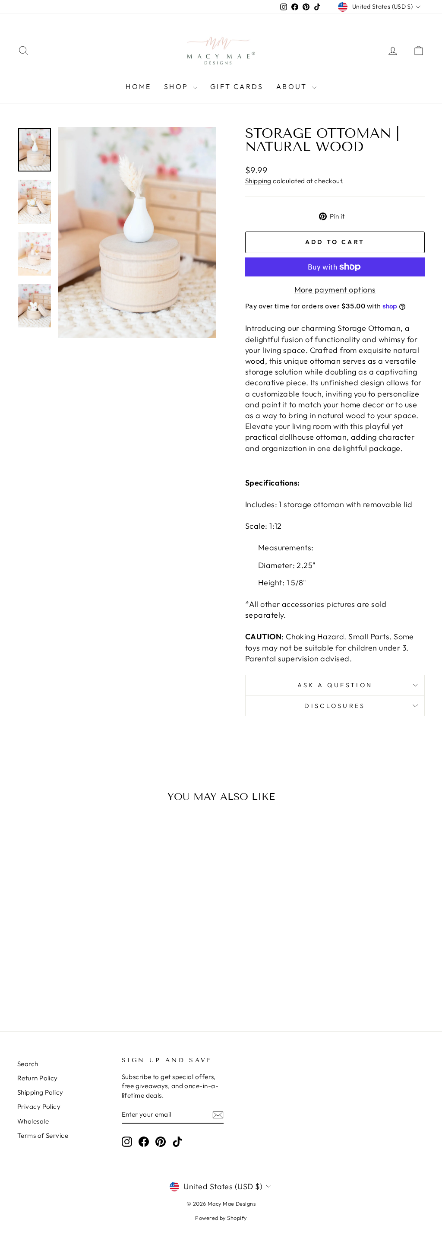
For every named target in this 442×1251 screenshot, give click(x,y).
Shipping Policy (40, 1092)
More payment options (335, 290)
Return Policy (37, 1078)
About (292, 86)
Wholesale (33, 1121)
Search (27, 1064)
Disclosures (335, 706)
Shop (177, 86)
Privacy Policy (38, 1106)
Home (138, 86)
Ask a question (335, 685)
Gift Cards (236, 86)
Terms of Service (42, 1135)
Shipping (258, 181)
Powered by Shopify (220, 1217)
